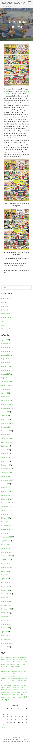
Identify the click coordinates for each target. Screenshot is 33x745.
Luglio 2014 (5, 446)
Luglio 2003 (5, 586)
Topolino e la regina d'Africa (8, 694)
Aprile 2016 (5, 393)
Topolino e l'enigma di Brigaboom (18, 692)
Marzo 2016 (5, 397)
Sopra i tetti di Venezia (8, 690)
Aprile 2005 (5, 571)
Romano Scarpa (13, 2)
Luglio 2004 (5, 575)
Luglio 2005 (5, 563)
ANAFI (3, 657)
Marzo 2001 (5, 635)
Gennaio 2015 (6, 423)
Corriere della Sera (12, 662)
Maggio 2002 (5, 601)
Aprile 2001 (5, 632)
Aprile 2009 (5, 495)
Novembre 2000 (6, 643)
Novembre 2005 (6, 552)
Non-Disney (5, 306)
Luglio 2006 (5, 544)
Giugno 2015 (5, 412)
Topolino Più (9, 697)
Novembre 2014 (6, 431)
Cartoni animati (6, 298)
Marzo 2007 (5, 522)
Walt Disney (11, 700)
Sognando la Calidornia (18, 687)
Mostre (3, 302)
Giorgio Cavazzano (15, 666)
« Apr (3, 727)
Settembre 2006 (6, 537)
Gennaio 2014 (6, 469)
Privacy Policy (16, 737)
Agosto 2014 (5, 442)
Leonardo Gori (20, 676)
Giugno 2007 (5, 514)
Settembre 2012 (6, 472)
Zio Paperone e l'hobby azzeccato (21, 700)
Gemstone (23, 664)
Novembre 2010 (6, 480)
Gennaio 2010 (6, 491)
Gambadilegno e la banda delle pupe (10, 664)
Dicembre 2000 (6, 639)
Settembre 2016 (6, 381)
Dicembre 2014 (6, 427)
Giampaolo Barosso (5, 666)
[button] (30, 2)
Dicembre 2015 (6, 408)
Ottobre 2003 (5, 582)
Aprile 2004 (5, 579)
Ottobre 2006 (5, 533)
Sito (2, 321)
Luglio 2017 (5, 378)
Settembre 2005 (6, 556)
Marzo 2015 (5, 419)
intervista (3, 671)
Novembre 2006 (6, 529)
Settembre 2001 (6, 616)
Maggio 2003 (5, 590)
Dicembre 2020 (6, 343)
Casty (24, 659)
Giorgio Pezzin (23, 666)
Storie (3, 325)
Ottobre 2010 (5, 484)
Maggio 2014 (5, 453)
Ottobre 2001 (5, 613)
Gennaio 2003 (6, 594)
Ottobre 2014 (5, 434)
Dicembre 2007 (6, 503)
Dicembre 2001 (6, 605)
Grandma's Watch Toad (7, 669)
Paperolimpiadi (16, 683)
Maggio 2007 (5, 518)
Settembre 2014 (6, 438)
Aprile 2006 (5, 548)
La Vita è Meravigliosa (11, 676)
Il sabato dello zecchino (23, 669)
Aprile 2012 (5, 476)
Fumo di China (23, 662)
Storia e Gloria (20, 690)
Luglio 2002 (5, 597)
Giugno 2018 (5, 362)
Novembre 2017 (6, 370)
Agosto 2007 (5, 510)
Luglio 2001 (5, 620)
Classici (2, 662)
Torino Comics (16, 697)
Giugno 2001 (5, 624)
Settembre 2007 (6, 506)
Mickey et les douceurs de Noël (13, 678)
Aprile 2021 (5, 340)
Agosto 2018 (5, 355)
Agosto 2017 (5, 374)
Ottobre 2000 (5, 647)
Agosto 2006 (5, 541)
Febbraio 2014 (6, 465)
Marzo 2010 (5, 487)
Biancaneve (15, 657)
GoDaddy (26, 741)
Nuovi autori (5, 310)
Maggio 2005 (5, 567)
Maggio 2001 (5, 628)
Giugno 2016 (5, 389)
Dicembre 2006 (6, 525)
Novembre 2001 (6, 609)
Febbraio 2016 (6, 400)
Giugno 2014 (5, 450)
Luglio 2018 (5, 359)
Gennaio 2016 (6, 404)
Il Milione (15, 669)
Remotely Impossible (11, 685)
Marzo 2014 (5, 461)
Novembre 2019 (6, 351)
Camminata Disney (22, 657)
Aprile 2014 (5, 457)
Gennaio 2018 (6, 366)
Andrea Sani (8, 657)
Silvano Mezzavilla (6, 687)
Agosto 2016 (5, 385)
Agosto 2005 (5, 560)
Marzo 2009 (5, 499)
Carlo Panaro (19, 659)
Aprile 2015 (5, 415)
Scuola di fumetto (21, 685)
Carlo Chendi (12, 659)
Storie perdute (6, 329)
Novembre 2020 (6, 347)
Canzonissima (4, 659)
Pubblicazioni (5, 314)
